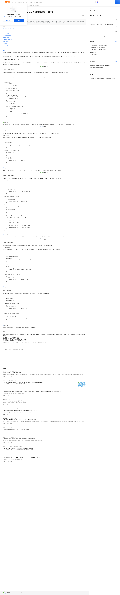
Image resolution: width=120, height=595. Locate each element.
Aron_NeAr (5, 371)
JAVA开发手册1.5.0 (94, 70)
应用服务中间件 (14, 437)
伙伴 (34, 2)
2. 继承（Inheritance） (7, 35)
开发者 (21, 349)
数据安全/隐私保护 (15, 349)
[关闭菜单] (2, 2)
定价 (27, 2)
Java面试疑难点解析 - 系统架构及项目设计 (98, 49)
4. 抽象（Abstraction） (7, 43)
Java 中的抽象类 (6, 45)
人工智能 (10, 446)
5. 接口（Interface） (7, 48)
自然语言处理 (15, 446)
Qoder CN (92, 8)
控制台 (110, 1)
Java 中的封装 (6, 33)
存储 (13, 371)
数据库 (16, 390)
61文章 (20, 593)
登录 (117, 1)
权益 (24, 2)
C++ (14, 427)
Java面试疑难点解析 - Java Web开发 (97, 47)
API (18, 437)
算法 (9, 418)
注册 (113, 1)
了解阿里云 (41, 2)
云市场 (30, 2)
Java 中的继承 (6, 37)
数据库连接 (16, 408)
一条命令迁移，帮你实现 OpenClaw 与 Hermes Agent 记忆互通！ (103, 78)
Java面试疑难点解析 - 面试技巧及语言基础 (98, 45)
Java (10, 349)
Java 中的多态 (6, 41)
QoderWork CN (31, 5)
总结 (4, 50)
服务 (37, 2)
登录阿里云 (19, 20)
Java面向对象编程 (93, 54)
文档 (104, 1)
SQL (9, 408)
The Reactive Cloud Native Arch (96, 67)
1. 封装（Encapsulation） (8, 31)
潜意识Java (9, 593)
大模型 (13, 2)
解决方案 (20, 2)
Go (17, 371)
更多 (116, 41)
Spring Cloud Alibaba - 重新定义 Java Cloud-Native (100, 65)
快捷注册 (8, 20)
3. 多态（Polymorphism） (8, 39)
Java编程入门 (93, 52)
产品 (16, 2)
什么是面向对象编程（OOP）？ (9, 28)
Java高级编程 (93, 57)
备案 (107, 1)
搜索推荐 (10, 390)
